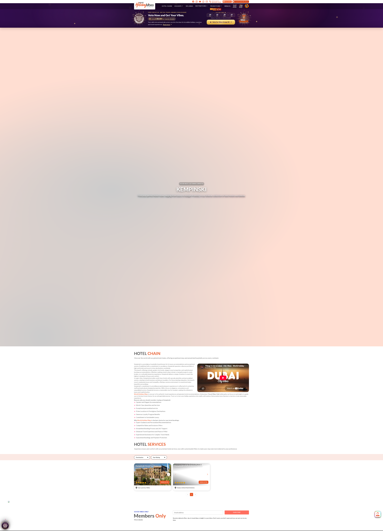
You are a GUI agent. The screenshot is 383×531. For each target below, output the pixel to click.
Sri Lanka (189, 6)
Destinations (200, 6)
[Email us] (207, 1)
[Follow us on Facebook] (193, 1)
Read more (166, 24)
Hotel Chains (167, 6)
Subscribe (237, 512)
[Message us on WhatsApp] (203, 1)
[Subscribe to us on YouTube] (200, 1)
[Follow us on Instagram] (196, 1)
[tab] (142, 457)
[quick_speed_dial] (378, 514)
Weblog (227, 6)
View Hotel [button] (164, 482)
